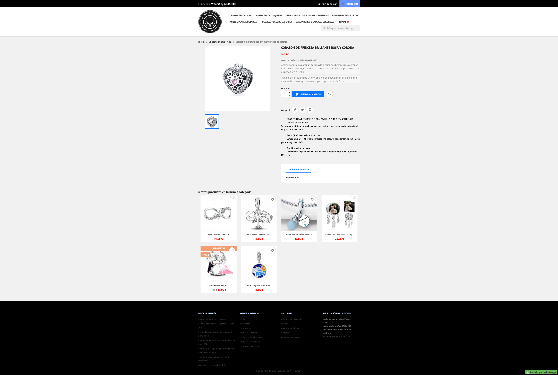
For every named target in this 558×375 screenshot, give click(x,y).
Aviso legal (245, 323)
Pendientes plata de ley (345, 15)
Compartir (295, 110)
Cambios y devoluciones (251, 337)
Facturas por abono (290, 328)
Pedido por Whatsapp (542, 372)
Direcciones (286, 332)
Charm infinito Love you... (218, 234)
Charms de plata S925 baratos (212, 319)
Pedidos (284, 323)
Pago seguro (245, 328)
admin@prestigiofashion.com (336, 336)
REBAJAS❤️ (343, 21)
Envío (242, 319)
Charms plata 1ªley (240, 15)
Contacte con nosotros (250, 346)
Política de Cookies (248, 332)
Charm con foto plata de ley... (339, 234)
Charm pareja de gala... (218, 285)
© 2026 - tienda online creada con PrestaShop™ (279, 370)
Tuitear (302, 110)
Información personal (291, 319)
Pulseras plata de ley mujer (276, 21)
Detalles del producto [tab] (298, 169)
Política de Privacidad (250, 341)
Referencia (291, 177)
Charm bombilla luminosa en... (299, 234)
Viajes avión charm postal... (259, 234)
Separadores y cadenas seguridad (315, 21)
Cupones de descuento (291, 337)
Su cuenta (286, 313)
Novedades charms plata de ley (212, 365)
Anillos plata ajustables (243, 21)
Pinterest (310, 110)
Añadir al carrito (308, 94)
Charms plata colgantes (268, 15)
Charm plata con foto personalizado (307, 15)
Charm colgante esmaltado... (258, 285)
